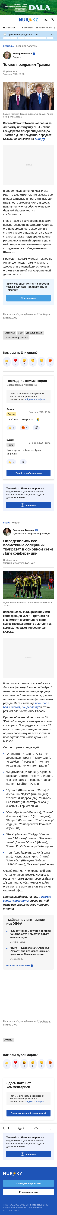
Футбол (16, 523)
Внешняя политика (45, 27)
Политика (9, 27)
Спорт (6, 523)
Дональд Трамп (34, 332)
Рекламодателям (28, 1192)
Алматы (8, 1039)
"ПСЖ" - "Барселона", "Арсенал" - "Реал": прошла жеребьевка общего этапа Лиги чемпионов (30, 951)
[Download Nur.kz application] (28, 7)
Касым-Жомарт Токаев (16, 337)
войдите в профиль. (35, 399)
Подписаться (28, 298)
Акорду (39, 139)
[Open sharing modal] (36, 1128)
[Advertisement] (28, 164)
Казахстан (27, 27)
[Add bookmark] (51, 1128)
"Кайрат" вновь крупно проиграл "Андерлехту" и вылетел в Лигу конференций (30, 933)
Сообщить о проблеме (28, 1183)
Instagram (31, 505)
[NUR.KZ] (28, 20)
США (20, 332)
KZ (46, 20)
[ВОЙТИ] (52, 20)
